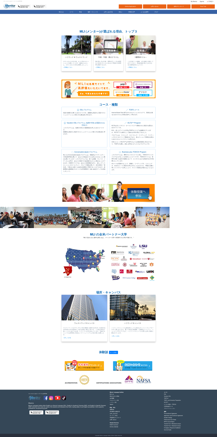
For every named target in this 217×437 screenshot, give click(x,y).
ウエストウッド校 (114, 400)
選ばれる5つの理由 (114, 396)
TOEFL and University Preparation (172, 400)
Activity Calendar (114, 426)
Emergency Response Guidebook (172, 428)
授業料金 (112, 409)
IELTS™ (166, 402)
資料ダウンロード (179, 6)
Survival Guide (167, 430)
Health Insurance (114, 424)
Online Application (130, 6)
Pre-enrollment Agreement (170, 413)
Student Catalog (168, 417)
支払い (120, 12)
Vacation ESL (167, 396)
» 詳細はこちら (67, 67)
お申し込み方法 (113, 413)
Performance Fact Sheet (170, 419)
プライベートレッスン (169, 408)
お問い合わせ (154, 6)
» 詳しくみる (67, 338)
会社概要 (112, 398)
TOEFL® (166, 398)
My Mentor (194, 1)
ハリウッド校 (113, 402)
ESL (165, 394)
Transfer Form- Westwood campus (172, 423)
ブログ (156, 12)
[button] (209, 1)
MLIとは (112, 394)
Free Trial (203, 6)
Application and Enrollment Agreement (173, 415)
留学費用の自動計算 (115, 411)
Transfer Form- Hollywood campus (172, 425)
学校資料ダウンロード (115, 417)
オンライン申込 (113, 415)
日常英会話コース (168, 406)
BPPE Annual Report (169, 421)
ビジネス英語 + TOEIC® (170, 404)
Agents (202, 1)
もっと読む (113, 352)
